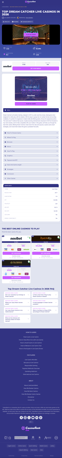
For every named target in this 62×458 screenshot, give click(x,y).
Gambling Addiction (31, 371)
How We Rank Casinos (30, 391)
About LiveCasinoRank (30, 385)
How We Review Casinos (30, 388)
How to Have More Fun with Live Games (31, 340)
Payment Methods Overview (30, 368)
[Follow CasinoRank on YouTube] (32, 417)
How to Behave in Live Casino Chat (30, 346)
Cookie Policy (11, 455)
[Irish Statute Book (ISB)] (20, 437)
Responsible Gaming (30, 365)
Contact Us (30, 400)
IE (29, 422)
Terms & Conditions (38, 455)
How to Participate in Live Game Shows (31, 348)
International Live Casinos (31, 374)
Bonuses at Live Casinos (30, 362)
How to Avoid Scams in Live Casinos (30, 343)
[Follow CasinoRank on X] (28, 417)
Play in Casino (31, 34)
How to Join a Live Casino (30, 337)
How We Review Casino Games (30, 394)
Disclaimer (30, 397)
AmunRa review (45, 256)
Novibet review (16, 256)
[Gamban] (33, 437)
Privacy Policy (24, 455)
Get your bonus (36, 68)
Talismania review (16, 280)
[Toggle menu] (3, 2)
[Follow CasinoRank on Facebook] (21, 417)
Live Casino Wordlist (31, 360)
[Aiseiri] (47, 437)
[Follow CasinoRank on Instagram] (24, 417)
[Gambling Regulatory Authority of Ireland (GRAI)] (7, 437)
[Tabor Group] (39, 437)
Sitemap (51, 455)
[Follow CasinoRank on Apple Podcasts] (40, 417)
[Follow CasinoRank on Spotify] (36, 417)
